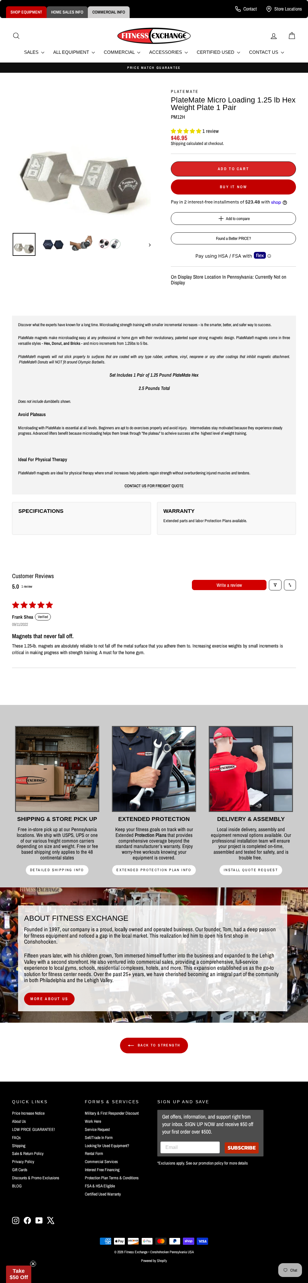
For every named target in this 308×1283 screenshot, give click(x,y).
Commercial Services (101, 1161)
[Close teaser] (33, 1264)
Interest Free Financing (102, 1169)
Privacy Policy (23, 1161)
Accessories (166, 52)
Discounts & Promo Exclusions (35, 1177)
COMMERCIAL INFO (108, 12)
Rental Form (94, 1153)
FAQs (16, 1137)
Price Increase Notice (28, 1113)
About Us (19, 1121)
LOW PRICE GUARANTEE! (33, 1129)
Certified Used (216, 52)
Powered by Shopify (154, 1260)
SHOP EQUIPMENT (26, 12)
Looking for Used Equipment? (107, 1145)
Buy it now (233, 186)
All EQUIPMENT (71, 52)
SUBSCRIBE (242, 1148)
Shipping (178, 143)
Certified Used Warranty (103, 1194)
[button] (186, 130)
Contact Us (264, 52)
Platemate (185, 91)
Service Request (97, 1129)
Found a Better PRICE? (233, 238)
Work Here (93, 1121)
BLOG (17, 1186)
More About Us (49, 998)
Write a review (229, 585)
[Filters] (275, 585)
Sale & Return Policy (28, 1153)
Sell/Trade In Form (99, 1137)
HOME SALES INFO (67, 12)
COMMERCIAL (120, 52)
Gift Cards (19, 1169)
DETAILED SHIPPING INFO (57, 870)
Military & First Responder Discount (112, 1113)
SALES (32, 52)
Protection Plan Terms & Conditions (112, 1177)
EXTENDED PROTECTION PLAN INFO (154, 870)
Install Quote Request (251, 870)
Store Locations (288, 8)
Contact (250, 8)
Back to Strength (158, 1045)
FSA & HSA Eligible (100, 1186)
